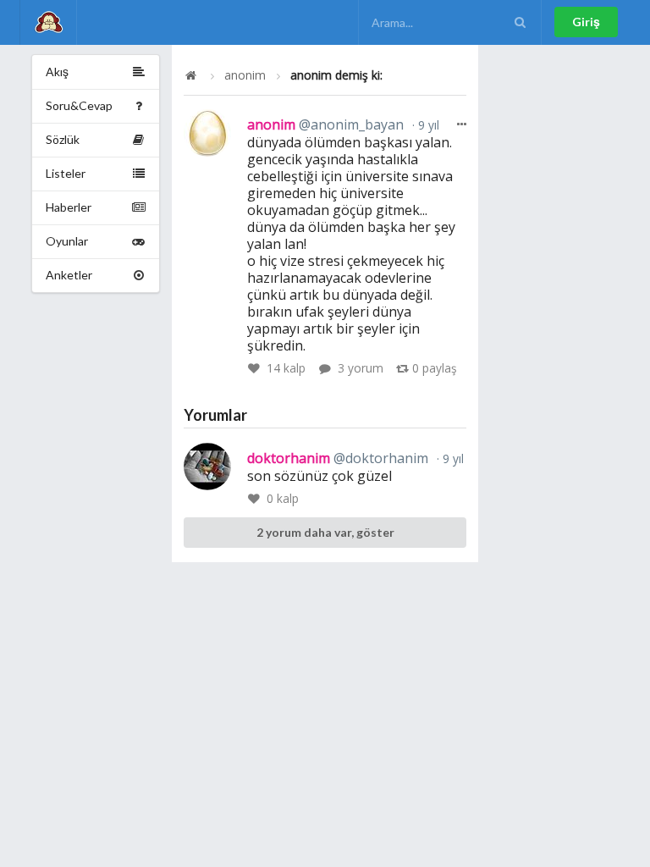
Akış (57, 71)
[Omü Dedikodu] (48, 22)
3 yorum (360, 368)
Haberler (68, 207)
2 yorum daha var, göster (325, 532)
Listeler (65, 173)
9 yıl (427, 125)
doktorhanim (337, 458)
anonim (245, 75)
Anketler (69, 275)
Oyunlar (67, 241)
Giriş (586, 21)
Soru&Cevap (79, 105)
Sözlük (63, 139)
